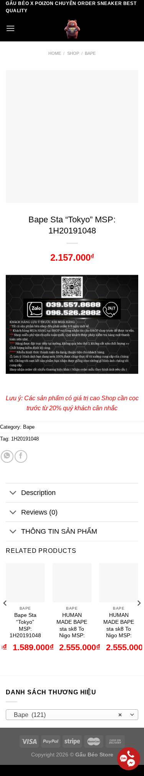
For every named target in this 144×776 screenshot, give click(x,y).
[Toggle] (13, 493)
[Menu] (10, 28)
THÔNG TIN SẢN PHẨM (59, 531)
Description (38, 493)
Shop (73, 53)
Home (54, 53)
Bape (90, 53)
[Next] (138, 618)
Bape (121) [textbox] (68, 715)
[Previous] (5, 618)
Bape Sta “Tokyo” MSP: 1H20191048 (25, 625)
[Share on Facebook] (21, 456)
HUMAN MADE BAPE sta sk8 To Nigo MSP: (71, 625)
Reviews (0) (39, 512)
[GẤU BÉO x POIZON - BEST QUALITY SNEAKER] (72, 28)
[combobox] (72, 714)
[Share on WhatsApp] (7, 456)
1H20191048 (25, 439)
